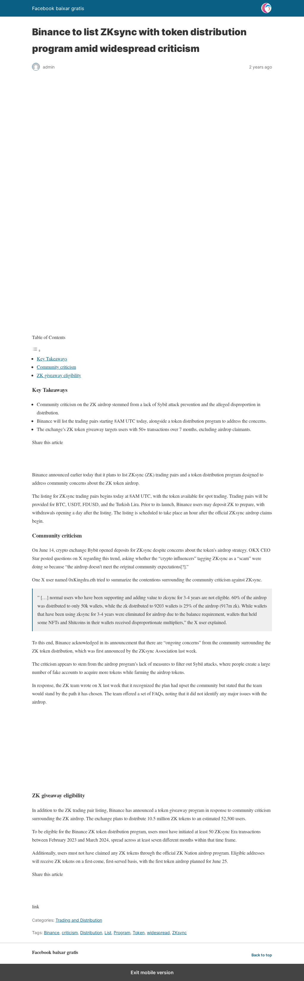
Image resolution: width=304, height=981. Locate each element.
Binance (51, 932)
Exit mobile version (152, 972)
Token (139, 932)
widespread (158, 932)
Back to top (261, 955)
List (107, 932)
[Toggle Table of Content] (36, 350)
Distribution (91, 932)
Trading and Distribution (79, 920)
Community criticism (56, 367)
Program (122, 932)
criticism (70, 932)
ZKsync (179, 932)
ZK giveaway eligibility (59, 375)
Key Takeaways (52, 358)
